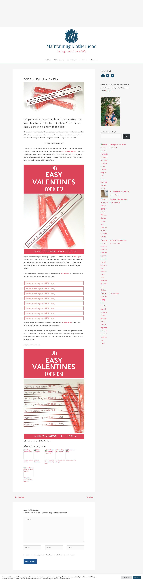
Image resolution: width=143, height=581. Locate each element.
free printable (64, 273)
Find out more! (109, 91)
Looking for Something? (108, 132)
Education (93, 60)
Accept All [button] (136, 577)
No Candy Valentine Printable (28, 461)
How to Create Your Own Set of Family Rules (49, 461)
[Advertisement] (58, 13)
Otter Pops (76, 257)
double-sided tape (67, 322)
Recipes (82, 60)
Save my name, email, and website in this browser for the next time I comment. (50, 555)
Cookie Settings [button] (126, 577)
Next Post (91, 497)
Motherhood (58, 60)
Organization (71, 60)
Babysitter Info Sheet (71, 460)
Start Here (48, 60)
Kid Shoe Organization (37, 461)
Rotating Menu (114, 293)
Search (126, 136)
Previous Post (18, 497)
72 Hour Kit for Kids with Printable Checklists (28, 479)
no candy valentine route (68, 151)
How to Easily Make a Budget (60, 461)
